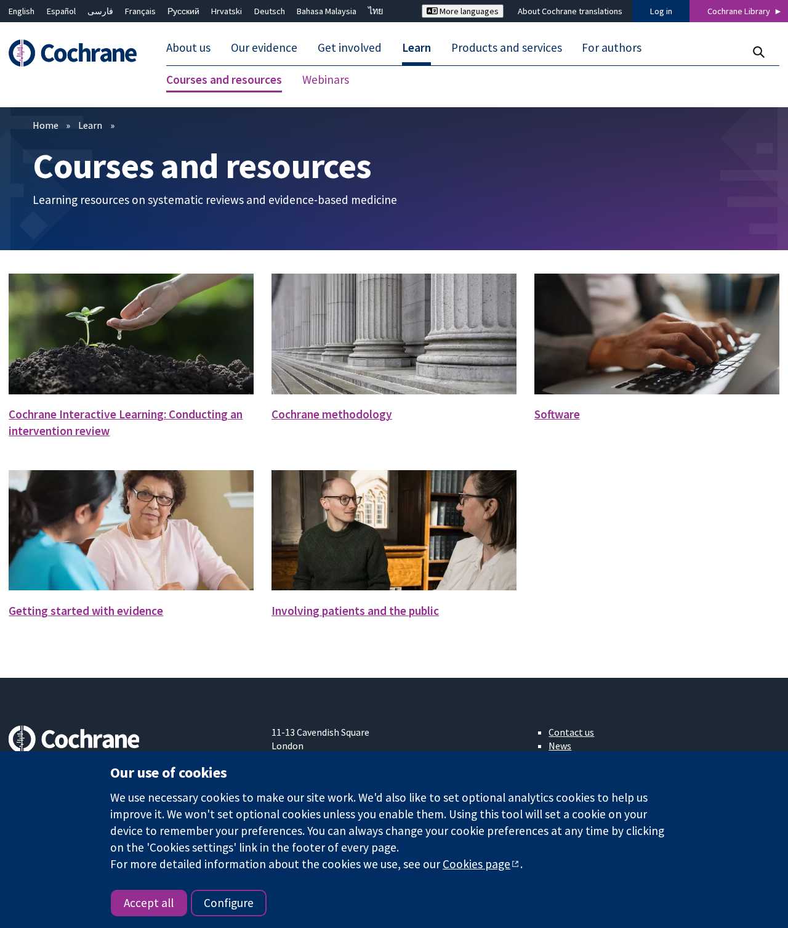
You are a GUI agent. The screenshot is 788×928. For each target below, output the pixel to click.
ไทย (375, 11)
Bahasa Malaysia (326, 11)
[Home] (78, 53)
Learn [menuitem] (416, 48)
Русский (183, 11)
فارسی (100, 11)
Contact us (571, 732)
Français (140, 11)
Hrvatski (226, 11)
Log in (661, 11)
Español (61, 11)
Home (45, 125)
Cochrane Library (738, 11)
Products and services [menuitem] (506, 48)
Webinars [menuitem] (325, 80)
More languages (468, 11)
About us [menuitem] (188, 48)
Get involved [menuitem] (350, 48)
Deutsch (269, 11)
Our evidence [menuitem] (264, 48)
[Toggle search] (758, 52)
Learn (90, 125)
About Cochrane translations (570, 11)
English (21, 11)
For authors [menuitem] (611, 48)
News (560, 745)
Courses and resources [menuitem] (224, 80)
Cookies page (476, 864)
